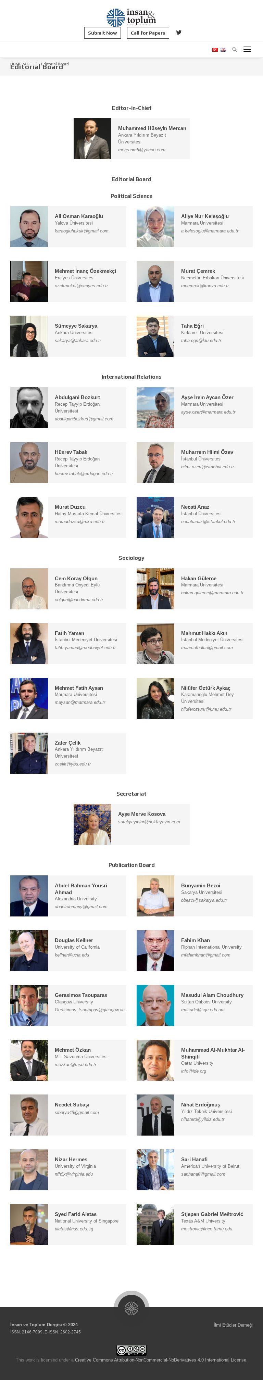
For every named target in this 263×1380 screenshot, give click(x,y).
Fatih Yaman (69, 633)
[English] (222, 50)
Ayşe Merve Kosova (141, 814)
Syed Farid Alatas (76, 1214)
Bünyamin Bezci (200, 885)
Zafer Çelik (67, 743)
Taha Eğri (192, 326)
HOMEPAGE (21, 64)
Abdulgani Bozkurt (77, 397)
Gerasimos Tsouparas (81, 995)
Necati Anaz (195, 507)
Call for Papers (148, 33)
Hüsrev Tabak (71, 452)
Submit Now (102, 33)
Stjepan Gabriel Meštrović (212, 1214)
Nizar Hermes (71, 1159)
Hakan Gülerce (198, 578)
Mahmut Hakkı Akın (204, 633)
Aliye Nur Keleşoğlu (205, 216)
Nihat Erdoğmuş (200, 1104)
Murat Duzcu (70, 507)
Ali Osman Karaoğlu (79, 216)
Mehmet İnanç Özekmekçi (85, 271)
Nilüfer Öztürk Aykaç (205, 688)
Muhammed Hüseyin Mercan (152, 128)
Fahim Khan (195, 940)
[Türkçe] (215, 50)
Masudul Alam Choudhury (212, 995)
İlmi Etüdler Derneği (233, 1325)
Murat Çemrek (198, 271)
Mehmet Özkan (73, 1050)
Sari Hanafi (194, 1159)
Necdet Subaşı (72, 1104)
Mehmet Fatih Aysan (79, 688)
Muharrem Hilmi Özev (207, 452)
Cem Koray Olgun (76, 578)
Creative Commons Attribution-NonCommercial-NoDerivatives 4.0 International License (160, 1360)
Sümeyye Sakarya (76, 326)
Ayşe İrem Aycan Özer (207, 397)
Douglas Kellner (74, 940)
